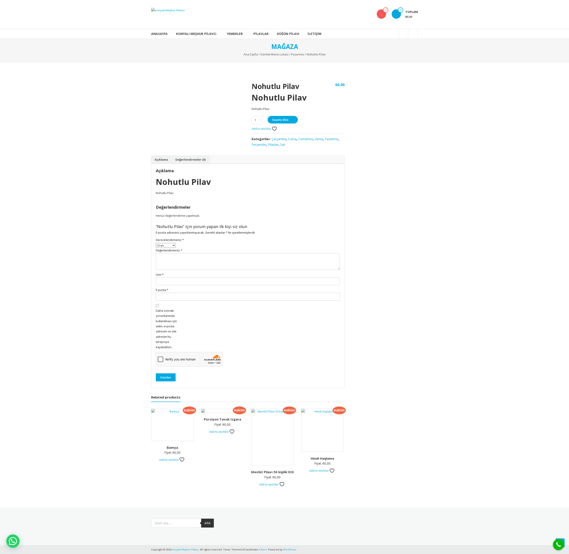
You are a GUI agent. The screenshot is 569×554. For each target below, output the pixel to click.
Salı (282, 144)
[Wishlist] (381, 14)
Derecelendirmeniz (169, 240)
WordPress (289, 549)
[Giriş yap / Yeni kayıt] (413, 33)
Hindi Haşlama (322, 458)
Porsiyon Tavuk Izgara (222, 419)
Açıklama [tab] (161, 160)
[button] (13, 541)
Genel (319, 139)
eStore (263, 549)
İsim (160, 275)
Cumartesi (305, 139)
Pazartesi (297, 54)
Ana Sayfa (251, 54)
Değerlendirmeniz (169, 250)
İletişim (314, 34)
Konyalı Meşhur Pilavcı (196, 34)
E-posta (162, 290)
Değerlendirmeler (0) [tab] (190, 160)
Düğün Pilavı (288, 34)
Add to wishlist (262, 129)
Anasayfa (159, 34)
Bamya (172, 447)
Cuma (292, 139)
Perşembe (259, 144)
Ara (207, 523)
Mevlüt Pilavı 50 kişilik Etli (272, 472)
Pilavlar (260, 34)
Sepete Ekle (280, 120)
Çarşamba (279, 139)
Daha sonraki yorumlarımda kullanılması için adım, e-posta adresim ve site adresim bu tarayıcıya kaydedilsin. (166, 329)
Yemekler (235, 34)
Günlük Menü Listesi (274, 54)
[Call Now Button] (558, 544)
